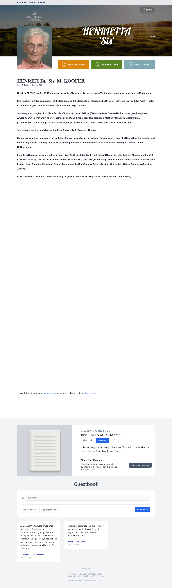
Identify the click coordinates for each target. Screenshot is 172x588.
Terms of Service (93, 576)
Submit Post (142, 509)
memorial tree (49, 392)
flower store (90, 392)
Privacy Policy (78, 576)
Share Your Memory (140, 465)
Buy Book (102, 440)
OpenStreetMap (89, 580)
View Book (87, 440)
